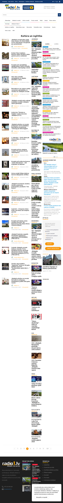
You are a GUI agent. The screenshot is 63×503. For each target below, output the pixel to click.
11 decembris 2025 (16, 273)
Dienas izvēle (45, 119)
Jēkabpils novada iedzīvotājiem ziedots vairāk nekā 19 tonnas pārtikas (37, 255)
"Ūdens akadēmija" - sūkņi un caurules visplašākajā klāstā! (36, 325)
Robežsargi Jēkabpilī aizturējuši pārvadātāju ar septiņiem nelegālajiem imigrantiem (50, 84)
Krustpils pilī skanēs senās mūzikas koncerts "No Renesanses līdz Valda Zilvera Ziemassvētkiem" (20, 223)
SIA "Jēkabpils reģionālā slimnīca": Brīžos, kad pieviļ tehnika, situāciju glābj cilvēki (36, 91)
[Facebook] (55, 1)
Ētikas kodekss (48, 472)
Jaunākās (47, 44)
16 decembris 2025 (16, 229)
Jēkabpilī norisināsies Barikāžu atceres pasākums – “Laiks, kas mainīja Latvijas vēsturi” (21, 198)
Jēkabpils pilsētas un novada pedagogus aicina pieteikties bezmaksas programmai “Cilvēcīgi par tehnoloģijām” (20, 126)
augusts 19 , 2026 (47, 274)
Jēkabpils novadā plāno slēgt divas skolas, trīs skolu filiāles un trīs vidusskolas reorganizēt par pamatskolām (20, 42)
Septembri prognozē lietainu (35, 71)
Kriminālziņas (47, 27)
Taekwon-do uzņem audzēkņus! (36, 308)
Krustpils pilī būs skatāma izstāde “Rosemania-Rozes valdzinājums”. (19, 151)
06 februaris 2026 (24, 106)
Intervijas (7, 23)
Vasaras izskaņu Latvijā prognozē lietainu (51, 117)
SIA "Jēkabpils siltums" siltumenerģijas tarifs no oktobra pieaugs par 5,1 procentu (37, 54)
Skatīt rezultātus (53, 248)
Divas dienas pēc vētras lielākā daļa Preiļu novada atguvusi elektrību (36, 188)
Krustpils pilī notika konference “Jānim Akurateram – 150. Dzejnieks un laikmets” (20, 163)
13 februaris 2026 (24, 82)
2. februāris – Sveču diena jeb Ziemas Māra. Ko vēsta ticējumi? (20, 139)
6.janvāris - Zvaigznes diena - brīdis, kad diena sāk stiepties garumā (20, 210)
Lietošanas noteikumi (50, 480)
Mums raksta (52, 20)
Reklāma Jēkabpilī (30, 1)
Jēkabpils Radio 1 (15, 23)
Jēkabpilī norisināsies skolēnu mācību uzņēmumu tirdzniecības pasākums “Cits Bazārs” (20, 186)
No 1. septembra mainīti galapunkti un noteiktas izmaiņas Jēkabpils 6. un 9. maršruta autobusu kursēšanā (51, 65)
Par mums (46, 477)
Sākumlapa (7, 20)
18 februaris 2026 (24, 58)
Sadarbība (46, 465)
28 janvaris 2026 (24, 155)
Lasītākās (56, 44)
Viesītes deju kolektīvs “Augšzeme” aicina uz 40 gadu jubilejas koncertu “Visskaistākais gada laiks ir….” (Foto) (20, 266)
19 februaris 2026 (15, 48)
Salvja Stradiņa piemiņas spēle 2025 (36, 385)
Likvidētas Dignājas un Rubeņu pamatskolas (36, 167)
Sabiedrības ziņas (20, 27)
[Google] (57, 1)
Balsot (49, 243)
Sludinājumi (22, 1)
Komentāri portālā (49, 467)
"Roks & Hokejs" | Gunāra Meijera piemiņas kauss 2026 (37, 290)
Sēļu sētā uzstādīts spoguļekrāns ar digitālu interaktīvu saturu (18, 78)
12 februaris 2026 (24, 94)
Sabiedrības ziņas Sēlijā (48, 132)
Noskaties (4, 1)
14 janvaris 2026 (24, 166)
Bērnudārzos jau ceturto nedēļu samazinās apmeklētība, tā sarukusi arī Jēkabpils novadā (20, 90)
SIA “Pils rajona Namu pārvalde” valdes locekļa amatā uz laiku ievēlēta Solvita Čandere (51, 58)
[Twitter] (53, 1)
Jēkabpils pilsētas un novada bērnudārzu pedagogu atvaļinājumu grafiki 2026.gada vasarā (20, 281)
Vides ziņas (8, 30)
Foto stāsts (11, 1)
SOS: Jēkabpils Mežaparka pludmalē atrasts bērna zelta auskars (36, 346)
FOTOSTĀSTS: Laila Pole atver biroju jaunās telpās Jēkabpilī (36, 423)
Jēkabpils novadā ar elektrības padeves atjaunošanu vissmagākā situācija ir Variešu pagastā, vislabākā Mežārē (51, 107)
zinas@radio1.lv (8, 489)
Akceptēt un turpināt (41, 497)
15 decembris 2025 (16, 242)
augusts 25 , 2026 (47, 271)
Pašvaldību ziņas (38, 27)
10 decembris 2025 (16, 287)
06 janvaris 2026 (24, 202)
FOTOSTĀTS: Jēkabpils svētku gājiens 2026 (36, 439)
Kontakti (46, 475)
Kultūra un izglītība (9, 27)
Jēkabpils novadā (16, 20)
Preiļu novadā (34, 20)
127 (47, 448)
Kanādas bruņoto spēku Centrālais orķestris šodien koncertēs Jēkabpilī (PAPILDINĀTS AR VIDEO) (50, 101)
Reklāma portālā (39, 1)
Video (16, 1)
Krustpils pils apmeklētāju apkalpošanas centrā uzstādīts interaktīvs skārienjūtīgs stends (20, 66)
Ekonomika (29, 27)
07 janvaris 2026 (24, 190)
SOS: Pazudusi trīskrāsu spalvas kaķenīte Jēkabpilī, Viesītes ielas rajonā (36, 365)
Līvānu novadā (25, 20)
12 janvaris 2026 (24, 177)
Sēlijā (41, 20)
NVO (14, 30)
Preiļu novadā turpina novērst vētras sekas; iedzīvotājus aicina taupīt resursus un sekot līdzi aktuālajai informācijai (36, 210)
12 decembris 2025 (16, 259)
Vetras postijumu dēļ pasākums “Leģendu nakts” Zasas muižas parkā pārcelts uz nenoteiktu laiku (51, 90)
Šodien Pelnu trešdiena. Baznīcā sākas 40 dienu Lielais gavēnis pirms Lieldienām (20, 54)
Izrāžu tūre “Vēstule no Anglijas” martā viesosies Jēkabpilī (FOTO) (19, 114)
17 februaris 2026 (24, 70)
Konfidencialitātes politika (51, 470)
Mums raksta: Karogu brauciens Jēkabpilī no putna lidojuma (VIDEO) (36, 402)
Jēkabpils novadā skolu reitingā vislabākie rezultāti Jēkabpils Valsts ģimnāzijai (20, 102)
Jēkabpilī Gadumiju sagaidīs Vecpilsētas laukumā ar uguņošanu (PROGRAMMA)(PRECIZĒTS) (19, 236)
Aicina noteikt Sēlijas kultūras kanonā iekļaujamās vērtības (20, 174)
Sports (54, 27)
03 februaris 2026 (24, 118)
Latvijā (46, 20)
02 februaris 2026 (24, 143)
